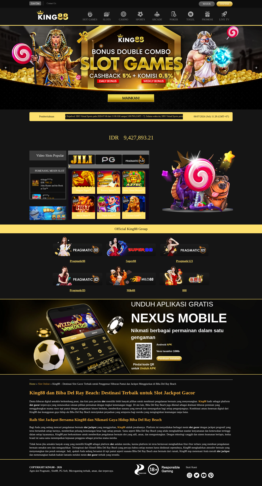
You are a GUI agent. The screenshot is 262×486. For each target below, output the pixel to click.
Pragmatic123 (184, 261)
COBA (83, 174)
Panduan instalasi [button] (169, 358)
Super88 (131, 261)
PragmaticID (77, 290)
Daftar (224, 4)
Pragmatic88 (77, 261)
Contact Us (51, 3)
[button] (6, 68)
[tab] (81, 159)
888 (184, 290)
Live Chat (35, 3)
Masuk (207, 4)
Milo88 (131, 290)
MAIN (83, 182)
